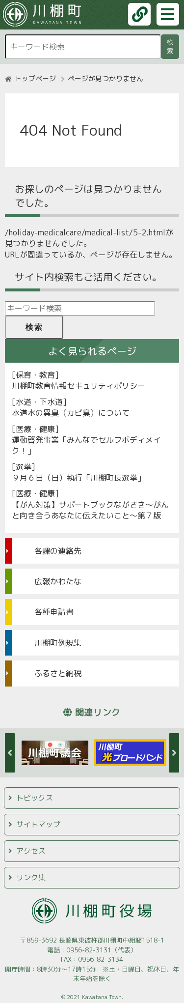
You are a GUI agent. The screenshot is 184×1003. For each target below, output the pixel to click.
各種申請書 (54, 611)
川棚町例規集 (57, 642)
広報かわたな (57, 581)
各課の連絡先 (57, 550)
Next (174, 753)
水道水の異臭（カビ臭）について (71, 412)
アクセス (31, 851)
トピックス (34, 798)
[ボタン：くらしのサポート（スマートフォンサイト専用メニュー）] (139, 14)
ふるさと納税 (57, 673)
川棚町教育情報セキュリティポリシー (78, 385)
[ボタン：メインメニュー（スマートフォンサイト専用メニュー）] (168, 14)
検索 (172, 46)
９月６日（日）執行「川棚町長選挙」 (78, 477)
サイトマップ (38, 824)
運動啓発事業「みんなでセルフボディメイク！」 (86, 445)
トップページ (35, 78)
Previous (10, 753)
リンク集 (31, 877)
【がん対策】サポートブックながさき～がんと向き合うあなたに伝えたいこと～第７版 (90, 510)
